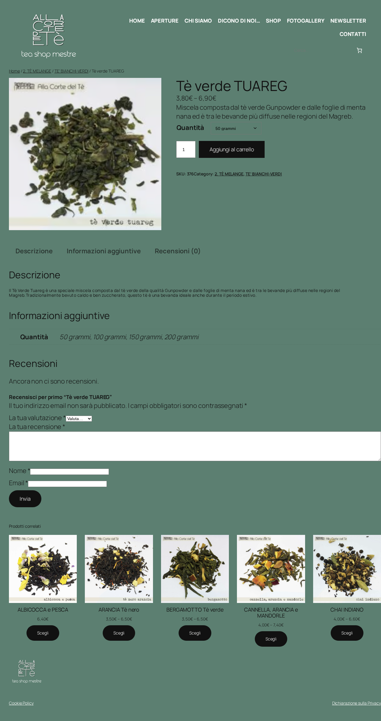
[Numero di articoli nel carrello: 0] (359, 50)
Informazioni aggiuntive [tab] (104, 250)
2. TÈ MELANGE (37, 71)
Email (18, 482)
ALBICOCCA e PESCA (43, 609)
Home (14, 71)
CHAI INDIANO (346, 609)
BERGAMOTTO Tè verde (195, 609)
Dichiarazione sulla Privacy (356, 703)
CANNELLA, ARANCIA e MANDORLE (271, 612)
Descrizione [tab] (34, 250)
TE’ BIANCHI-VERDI (264, 174)
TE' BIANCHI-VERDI (71, 71)
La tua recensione (37, 426)
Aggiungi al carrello (232, 149)
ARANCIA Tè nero (119, 609)
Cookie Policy (21, 703)
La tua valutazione (37, 417)
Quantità (190, 127)
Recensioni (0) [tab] (178, 250)
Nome (19, 470)
